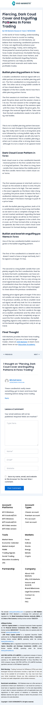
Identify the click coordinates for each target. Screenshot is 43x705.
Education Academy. (26, 344)
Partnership (8, 568)
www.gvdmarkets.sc (7, 641)
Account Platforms (7, 506)
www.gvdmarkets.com (16, 612)
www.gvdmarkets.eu (7, 650)
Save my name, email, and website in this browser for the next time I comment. (21, 479)
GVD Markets (22, 342)
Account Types (29, 506)
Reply (7, 398)
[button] (35, 19)
